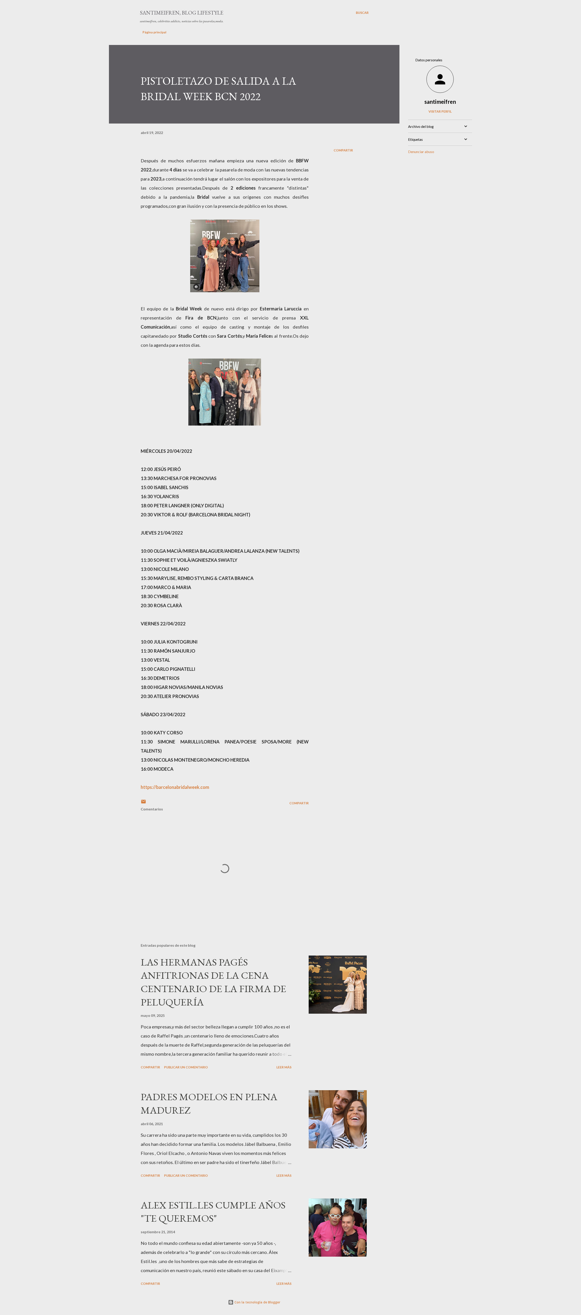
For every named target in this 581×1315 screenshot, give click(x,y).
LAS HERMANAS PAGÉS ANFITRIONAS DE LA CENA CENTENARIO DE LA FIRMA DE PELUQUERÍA (213, 982)
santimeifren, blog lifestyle (181, 12)
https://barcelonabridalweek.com (175, 787)
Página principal (154, 32)
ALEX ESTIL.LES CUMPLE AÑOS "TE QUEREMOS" (213, 1212)
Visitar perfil (440, 111)
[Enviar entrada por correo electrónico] (143, 803)
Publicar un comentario (186, 1067)
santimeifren (440, 101)
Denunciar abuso (421, 151)
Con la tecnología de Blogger (257, 1302)
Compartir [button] (343, 150)
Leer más (283, 1067)
